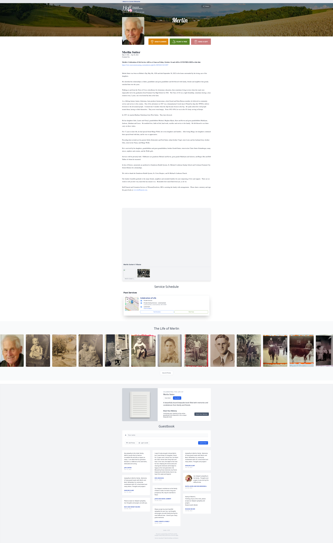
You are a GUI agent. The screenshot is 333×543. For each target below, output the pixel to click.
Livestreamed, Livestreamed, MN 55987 (155, 304)
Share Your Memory (201, 414)
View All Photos (166, 373)
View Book (167, 398)
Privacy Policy (161, 535)
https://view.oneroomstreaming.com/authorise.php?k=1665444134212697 (145, 65)
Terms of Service (171, 535)
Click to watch (148, 308)
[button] (132, 302)
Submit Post (203, 443)
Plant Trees (191, 312)
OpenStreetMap (168, 538)
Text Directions (157, 312)
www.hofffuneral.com (140, 190)
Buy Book (177, 398)
